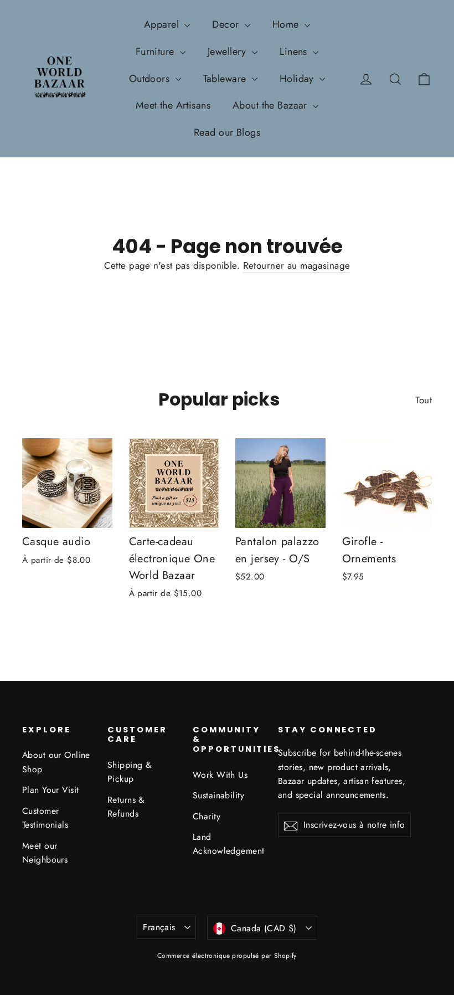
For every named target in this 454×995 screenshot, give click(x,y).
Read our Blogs (227, 132)
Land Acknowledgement (227, 843)
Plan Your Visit (50, 789)
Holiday (298, 78)
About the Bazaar (271, 105)
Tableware (226, 78)
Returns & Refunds (126, 806)
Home (287, 24)
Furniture (156, 51)
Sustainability (218, 795)
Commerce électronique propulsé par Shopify (227, 956)
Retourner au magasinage (296, 265)
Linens (295, 51)
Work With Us (220, 774)
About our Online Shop (56, 761)
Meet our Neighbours (45, 852)
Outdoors (151, 78)
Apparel (163, 24)
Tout (423, 400)
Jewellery (228, 51)
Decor (227, 24)
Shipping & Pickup (129, 771)
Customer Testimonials (45, 817)
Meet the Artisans (173, 105)
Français (159, 927)
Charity (206, 816)
